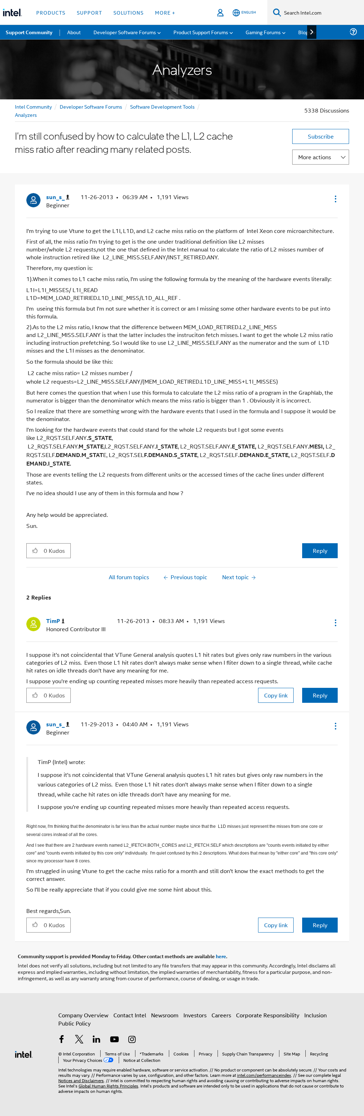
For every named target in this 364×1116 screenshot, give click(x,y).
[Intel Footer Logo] (24, 1053)
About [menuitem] (74, 32)
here (221, 956)
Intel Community (33, 106)
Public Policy (74, 1023)
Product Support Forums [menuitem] (200, 32)
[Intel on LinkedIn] (97, 1040)
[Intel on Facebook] (61, 1040)
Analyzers (26, 114)
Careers (221, 1015)
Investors (195, 1015)
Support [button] (89, 12)
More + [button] (165, 12)
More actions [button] (314, 157)
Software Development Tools (162, 106)
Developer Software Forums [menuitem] (124, 32)
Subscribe (321, 136)
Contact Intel (129, 1015)
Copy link (276, 695)
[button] (334, 198)
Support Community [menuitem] (29, 32)
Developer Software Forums (91, 106)
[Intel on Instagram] (132, 1040)
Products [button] (50, 12)
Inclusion (315, 1015)
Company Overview (83, 1015)
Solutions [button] (128, 12)
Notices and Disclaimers (81, 1080)
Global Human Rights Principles (108, 1085)
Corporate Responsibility (267, 1015)
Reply (320, 550)
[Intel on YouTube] (114, 1040)
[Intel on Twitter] (79, 1040)
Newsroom (164, 1015)
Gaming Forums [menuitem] (263, 32)
